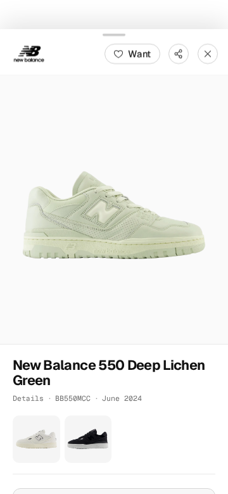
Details (28, 398)
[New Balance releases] (29, 53)
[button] (114, 209)
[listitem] (36, 439)
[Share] (178, 53)
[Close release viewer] (208, 53)
